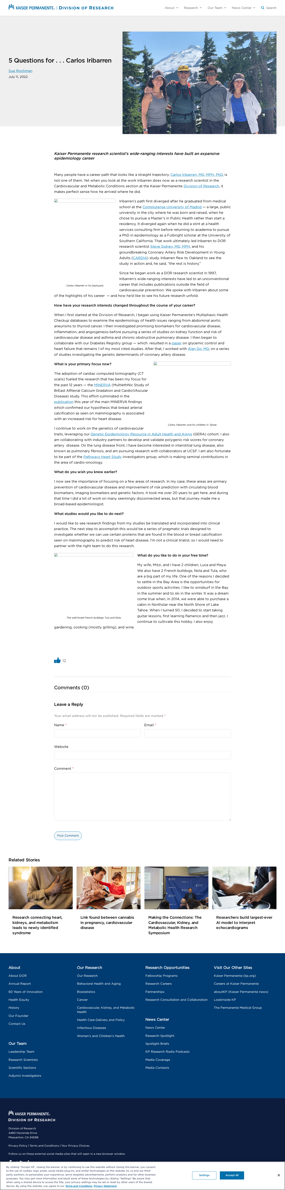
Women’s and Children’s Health (101, 1036)
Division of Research (201, 186)
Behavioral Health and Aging (99, 983)
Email (150, 725)
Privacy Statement (105, 1186)
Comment (64, 769)
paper (177, 343)
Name (60, 725)
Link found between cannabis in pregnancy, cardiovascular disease (107, 923)
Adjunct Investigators (25, 1075)
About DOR (18, 975)
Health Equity (19, 999)
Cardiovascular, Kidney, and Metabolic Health (106, 1009)
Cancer (82, 999)
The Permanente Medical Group (238, 1007)
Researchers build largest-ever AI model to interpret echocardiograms (244, 923)
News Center (155, 1027)
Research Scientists (23, 1059)
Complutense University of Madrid (172, 207)
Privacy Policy (18, 1145)
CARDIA (140, 258)
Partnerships (154, 991)
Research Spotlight (159, 1035)
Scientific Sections (22, 1067)
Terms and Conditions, (79, 1186)
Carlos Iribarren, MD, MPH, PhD (196, 175)
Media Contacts (157, 1067)
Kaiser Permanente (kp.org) (235, 975)
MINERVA (102, 385)
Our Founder (18, 1015)
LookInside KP (225, 999)
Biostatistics (86, 991)
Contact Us (17, 1023)
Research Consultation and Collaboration (176, 999)
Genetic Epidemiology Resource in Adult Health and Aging (141, 434)
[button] (268, 9)
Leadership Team (21, 1051)
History (14, 1007)
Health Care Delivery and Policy (101, 1020)
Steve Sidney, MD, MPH (170, 246)
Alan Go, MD (198, 349)
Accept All (231, 1175)
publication (63, 402)
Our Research (87, 975)
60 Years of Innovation (26, 991)
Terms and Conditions (44, 1145)
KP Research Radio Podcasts (167, 1051)
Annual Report (20, 983)
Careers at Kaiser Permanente (236, 983)
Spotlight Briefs (157, 1043)
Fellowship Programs (161, 975)
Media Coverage (157, 1059)
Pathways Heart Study (102, 457)
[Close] (279, 1175)
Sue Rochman (20, 71)
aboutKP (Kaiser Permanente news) (241, 991)
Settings (204, 1175)
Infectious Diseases (91, 1027)
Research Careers (158, 983)
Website (61, 747)
